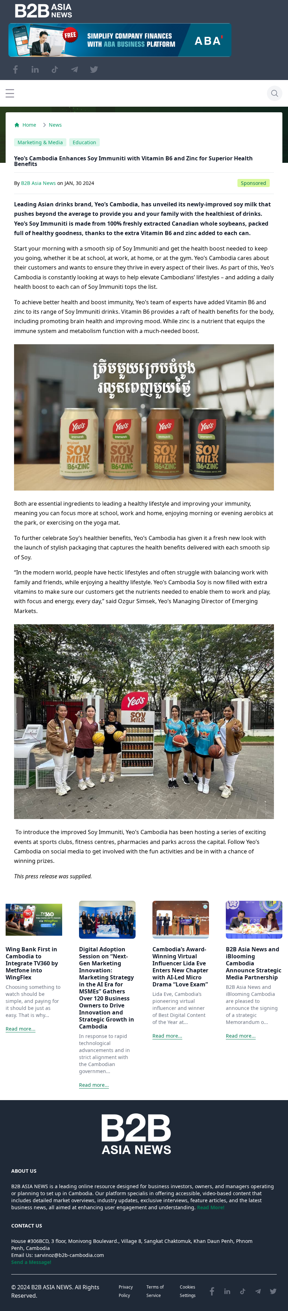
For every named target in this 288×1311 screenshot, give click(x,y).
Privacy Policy (126, 1291)
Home (29, 124)
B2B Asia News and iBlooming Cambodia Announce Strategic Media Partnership (253, 963)
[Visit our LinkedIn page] (35, 69)
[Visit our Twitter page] (94, 69)
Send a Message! (31, 1262)
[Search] (274, 93)
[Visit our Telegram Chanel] (74, 69)
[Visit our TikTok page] (55, 69)
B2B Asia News (39, 183)
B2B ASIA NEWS (51, 1287)
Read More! (210, 1207)
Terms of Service (155, 1291)
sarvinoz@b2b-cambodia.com (69, 1255)
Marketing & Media (40, 142)
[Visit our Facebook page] (15, 69)
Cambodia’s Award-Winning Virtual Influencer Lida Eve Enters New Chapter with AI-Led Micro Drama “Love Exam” (180, 966)
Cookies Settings (188, 1291)
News (55, 124)
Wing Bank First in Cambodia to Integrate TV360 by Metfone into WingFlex (32, 963)
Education (84, 142)
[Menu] (10, 93)
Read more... (20, 1028)
